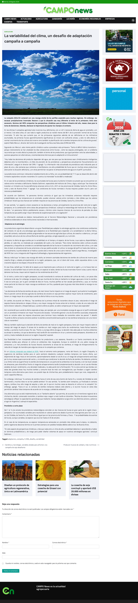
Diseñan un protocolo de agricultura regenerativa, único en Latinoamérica (17, 488)
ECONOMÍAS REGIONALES (90, 18)
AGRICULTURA (42, 18)
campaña (20, 439)
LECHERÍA (70, 18)
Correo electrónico (59, 542)
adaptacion (12, 439)
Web (3, 553)
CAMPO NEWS (10, 18)
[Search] (133, 20)
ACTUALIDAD (26, 18)
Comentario (7, 514)
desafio (32, 439)
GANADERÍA (57, 18)
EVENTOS (8, 21)
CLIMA (26, 439)
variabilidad (40, 439)
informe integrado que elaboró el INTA (23, 351)
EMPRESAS (110, 18)
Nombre (5, 542)
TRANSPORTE (22, 21)
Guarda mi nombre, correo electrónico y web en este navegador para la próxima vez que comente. (41, 563)
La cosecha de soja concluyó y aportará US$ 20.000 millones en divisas (83, 490)
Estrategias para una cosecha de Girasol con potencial (49, 488)
